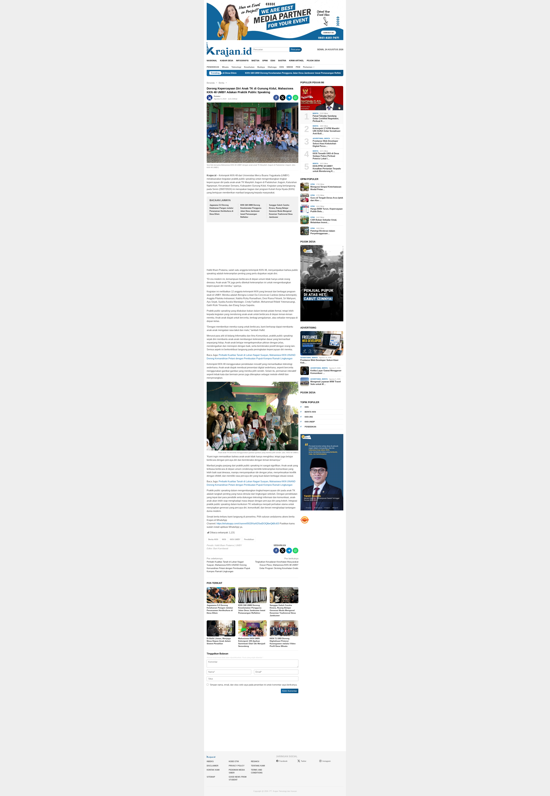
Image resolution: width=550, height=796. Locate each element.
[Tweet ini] (282, 97)
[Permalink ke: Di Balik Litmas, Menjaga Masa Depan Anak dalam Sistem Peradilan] (221, 628)
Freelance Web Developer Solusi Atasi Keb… (319, 361)
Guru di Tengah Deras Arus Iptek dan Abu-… (326, 199)
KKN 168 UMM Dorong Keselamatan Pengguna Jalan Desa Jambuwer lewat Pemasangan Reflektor (225, 73)
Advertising (318, 138)
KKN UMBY (235, 539)
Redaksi (255, 761)
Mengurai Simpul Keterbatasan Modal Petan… (325, 188)
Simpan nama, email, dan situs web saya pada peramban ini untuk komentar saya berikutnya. (253, 684)
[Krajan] (229, 49)
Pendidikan (249, 539)
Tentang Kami (258, 766)
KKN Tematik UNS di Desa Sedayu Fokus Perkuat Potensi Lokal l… (326, 156)
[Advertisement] (252, 246)
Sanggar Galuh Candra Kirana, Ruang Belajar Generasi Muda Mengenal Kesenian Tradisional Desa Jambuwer (338, 73)
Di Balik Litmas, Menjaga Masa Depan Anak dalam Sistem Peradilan (219, 641)
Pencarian (295, 49)
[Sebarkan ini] (276, 97)
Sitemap (211, 777)
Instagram (326, 761)
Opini (312, 184)
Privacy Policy (236, 766)
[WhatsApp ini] (295, 97)
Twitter (303, 761)
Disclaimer (212, 766)
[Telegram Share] (289, 97)
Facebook (283, 761)
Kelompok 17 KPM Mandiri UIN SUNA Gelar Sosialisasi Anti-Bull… (326, 131)
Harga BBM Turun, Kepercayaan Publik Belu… (326, 210)
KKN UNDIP (310, 422)
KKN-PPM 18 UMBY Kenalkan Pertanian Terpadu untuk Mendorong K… (327, 168)
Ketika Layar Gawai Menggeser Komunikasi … (325, 371)
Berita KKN (213, 539)
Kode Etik (234, 761)
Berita (315, 113)
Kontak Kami (213, 770)
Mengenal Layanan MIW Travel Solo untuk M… (325, 382)
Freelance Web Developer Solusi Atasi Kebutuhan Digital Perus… (325, 143)
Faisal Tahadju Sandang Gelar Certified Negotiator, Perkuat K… (326, 118)
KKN (224, 539)
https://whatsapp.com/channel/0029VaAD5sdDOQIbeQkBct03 (248, 523)
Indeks (210, 761)
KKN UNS (309, 417)
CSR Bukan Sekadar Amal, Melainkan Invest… (323, 221)
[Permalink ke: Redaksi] (209, 97)
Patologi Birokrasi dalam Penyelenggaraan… (322, 232)
